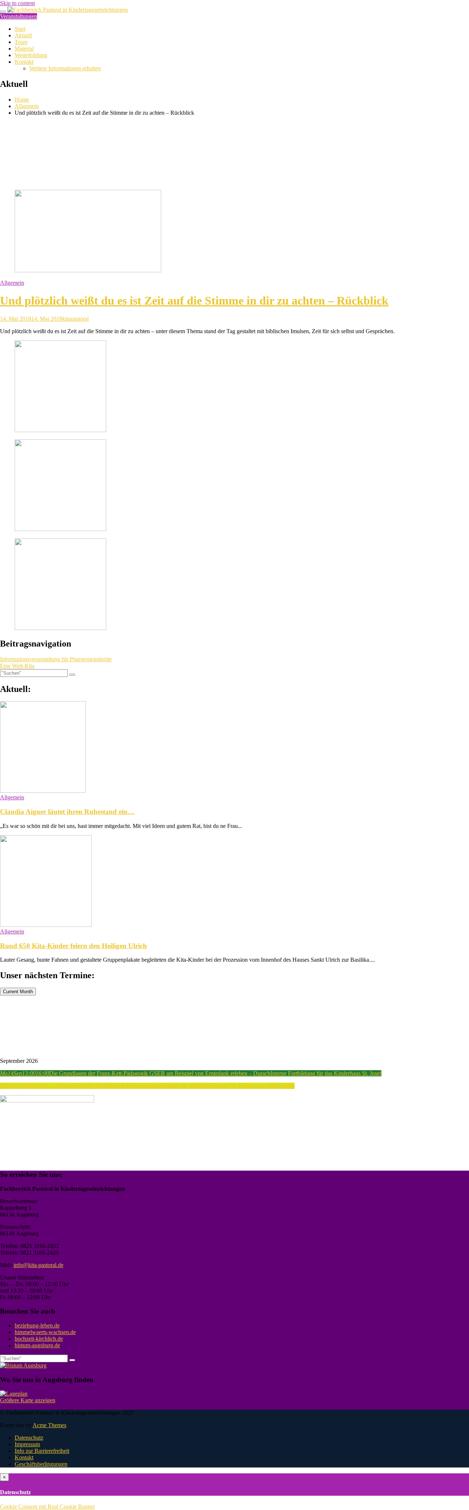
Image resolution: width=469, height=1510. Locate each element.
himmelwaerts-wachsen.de (45, 1332)
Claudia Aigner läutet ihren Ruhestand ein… (67, 811)
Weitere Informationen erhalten (65, 68)
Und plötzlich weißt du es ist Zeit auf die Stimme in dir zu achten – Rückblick (194, 300)
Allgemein (12, 283)
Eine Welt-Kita (17, 666)
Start (20, 29)
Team (21, 42)
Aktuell (23, 35)
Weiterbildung (31, 55)
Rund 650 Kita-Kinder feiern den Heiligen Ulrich (73, 946)
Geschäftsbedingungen (41, 1464)
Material (24, 48)
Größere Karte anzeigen (27, 1400)
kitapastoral (75, 319)
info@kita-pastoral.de (38, 1265)
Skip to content (17, 3)
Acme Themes (49, 1425)
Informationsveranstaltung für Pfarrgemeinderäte (56, 659)
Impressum (27, 1444)
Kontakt (24, 62)
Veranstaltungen (18, 16)
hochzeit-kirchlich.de (39, 1339)
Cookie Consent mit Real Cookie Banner (47, 1506)
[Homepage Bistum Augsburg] (23, 1365)
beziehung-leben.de (37, 1325)
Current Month (18, 991)
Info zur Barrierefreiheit (42, 1451)
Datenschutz (29, 1437)
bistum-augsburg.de (37, 1345)
